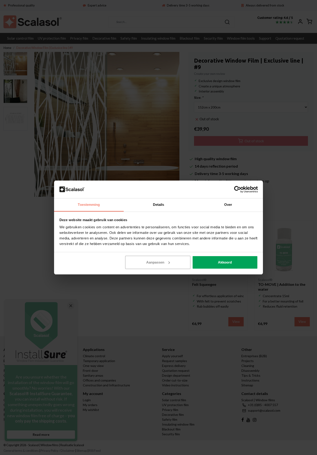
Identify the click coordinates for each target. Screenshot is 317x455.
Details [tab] (158, 205)
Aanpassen (155, 262)
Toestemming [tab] (89, 205)
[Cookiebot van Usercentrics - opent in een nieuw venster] (237, 189)
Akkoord (225, 262)
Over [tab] (228, 205)
